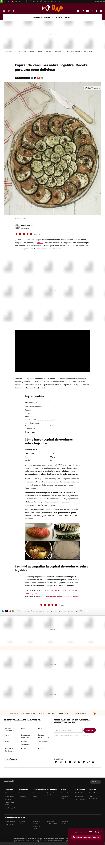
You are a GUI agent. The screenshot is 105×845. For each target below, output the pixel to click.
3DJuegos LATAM (22, 822)
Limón (91, 51)
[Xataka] (1, 1)
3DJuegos (22, 793)
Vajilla (66, 51)
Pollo (7, 742)
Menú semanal (75, 51)
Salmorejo (51, 713)
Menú (3, 10)
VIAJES (47, 17)
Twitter (35, 78)
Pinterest (79, 761)
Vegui (40, 728)
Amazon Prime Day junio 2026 (11, 750)
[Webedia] (10, 781)
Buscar (13, 10)
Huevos (41, 748)
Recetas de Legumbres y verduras (37, 611)
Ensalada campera (64, 713)
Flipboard (38, 78)
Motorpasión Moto (65, 797)
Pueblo (32, 51)
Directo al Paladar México (52, 822)
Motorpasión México (65, 822)
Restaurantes (43, 742)
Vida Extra (22, 796)
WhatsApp (78, 10)
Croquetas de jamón (79, 713)
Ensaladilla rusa (30, 713)
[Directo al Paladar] (52, 8)
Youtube (87, 10)
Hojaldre (80, 611)
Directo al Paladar (50, 794)
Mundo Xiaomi (10, 808)
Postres (24, 728)
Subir (94, 782)
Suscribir (89, 730)
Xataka (7, 793)
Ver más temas (11, 759)
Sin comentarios (23, 78)
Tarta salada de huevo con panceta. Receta (61, 596)
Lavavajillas (57, 51)
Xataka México (10, 821)
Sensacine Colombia (36, 827)
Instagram (92, 10)
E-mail (101, 10)
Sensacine (36, 793)
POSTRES (37, 17)
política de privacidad (81, 735)
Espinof (35, 796)
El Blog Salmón (94, 793)
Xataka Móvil (9, 796)
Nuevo (8, 10)
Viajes (7, 735)
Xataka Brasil (9, 824)
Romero (63, 611)
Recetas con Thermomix (10, 729)
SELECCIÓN (57, 17)
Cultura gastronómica (43, 736)
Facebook (96, 10)
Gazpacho (40, 51)
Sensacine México (36, 822)
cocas (72, 611)
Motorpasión (65, 793)
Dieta (84, 51)
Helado (48, 51)
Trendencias (79, 793)
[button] (27, 225)
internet (40, 242)
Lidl (25, 51)
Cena (19, 51)
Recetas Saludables (25, 743)
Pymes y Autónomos (93, 797)
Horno (54, 611)
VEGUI (67, 17)
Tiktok (82, 10)
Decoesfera (79, 796)
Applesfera (8, 799)
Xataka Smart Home (9, 804)
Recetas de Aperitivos (25, 736)
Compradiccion (80, 799)
